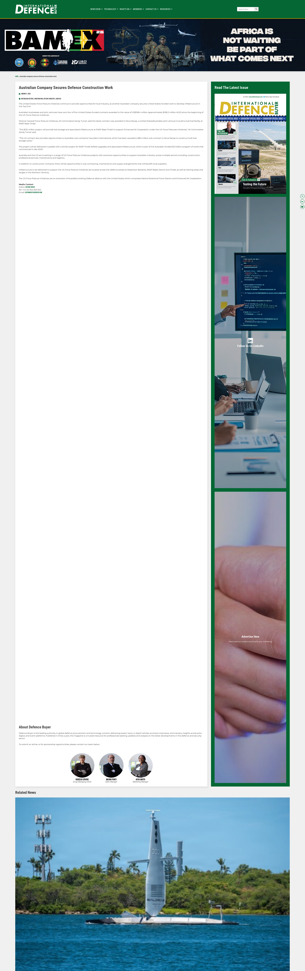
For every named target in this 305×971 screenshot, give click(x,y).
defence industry (49, 99)
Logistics (58, 99)
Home (16, 76)
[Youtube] (302, 207)
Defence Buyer (30, 187)
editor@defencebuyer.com (33, 192)
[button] (13, 914)
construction (38, 99)
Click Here (250, 345)
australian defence (27, 99)
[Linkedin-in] (302, 201)
